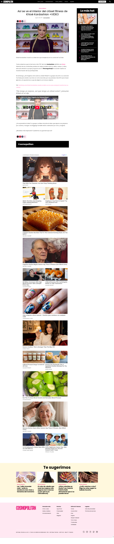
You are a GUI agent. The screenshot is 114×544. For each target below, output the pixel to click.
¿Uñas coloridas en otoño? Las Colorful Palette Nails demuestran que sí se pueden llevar (66, 489)
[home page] (8, 2)
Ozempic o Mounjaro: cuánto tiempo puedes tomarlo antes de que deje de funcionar (87, 28)
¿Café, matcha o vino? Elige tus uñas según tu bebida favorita (87, 488)
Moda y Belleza (59, 1)
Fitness (66, 1)
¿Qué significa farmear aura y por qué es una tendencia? (87, 44)
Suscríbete (102, 1)
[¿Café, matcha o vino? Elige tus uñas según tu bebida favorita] (88, 477)
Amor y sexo (40, 1)
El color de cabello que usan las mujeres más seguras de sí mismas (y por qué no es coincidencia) (46, 489)
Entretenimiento (49, 1)
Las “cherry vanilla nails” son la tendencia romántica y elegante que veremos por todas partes (88, 36)
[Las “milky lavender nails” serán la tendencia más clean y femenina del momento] (26, 477)
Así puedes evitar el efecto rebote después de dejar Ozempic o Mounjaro (88, 57)
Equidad (72, 1)
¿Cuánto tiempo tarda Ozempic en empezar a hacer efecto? (87, 51)
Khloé (63, 64)
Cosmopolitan (46, 17)
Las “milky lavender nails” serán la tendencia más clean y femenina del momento (25, 489)
